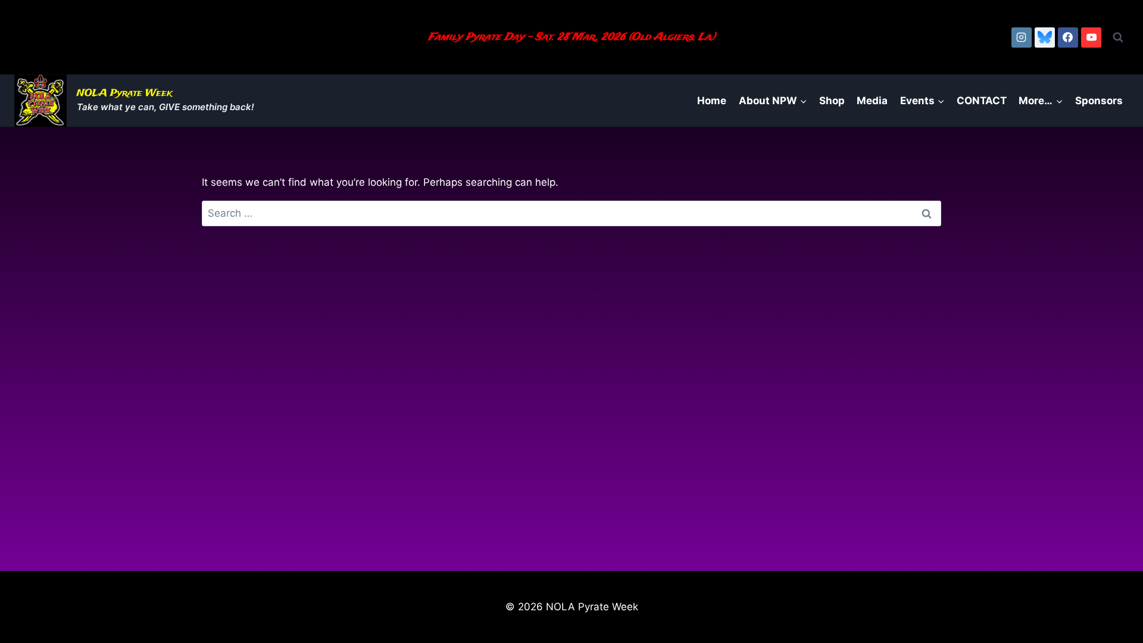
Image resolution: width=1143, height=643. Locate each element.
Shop (832, 101)
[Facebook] (1068, 37)
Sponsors (1099, 101)
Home (711, 101)
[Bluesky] (1045, 37)
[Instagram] (1021, 37)
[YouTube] (1091, 37)
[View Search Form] (1118, 37)
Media (872, 101)
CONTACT (982, 101)
